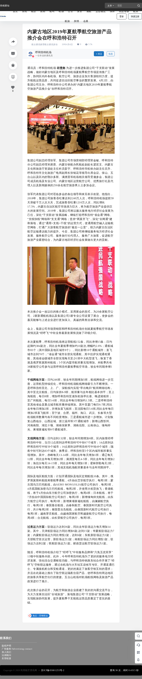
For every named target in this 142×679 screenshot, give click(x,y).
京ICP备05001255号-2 (52, 670)
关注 (100, 54)
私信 (111, 54)
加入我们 (6, 652)
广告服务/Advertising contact (17, 648)
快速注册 (135, 16)
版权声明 (6, 645)
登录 (121, 16)
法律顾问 (6, 655)
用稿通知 (4, 5)
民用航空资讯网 (28, 670)
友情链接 (6, 658)
